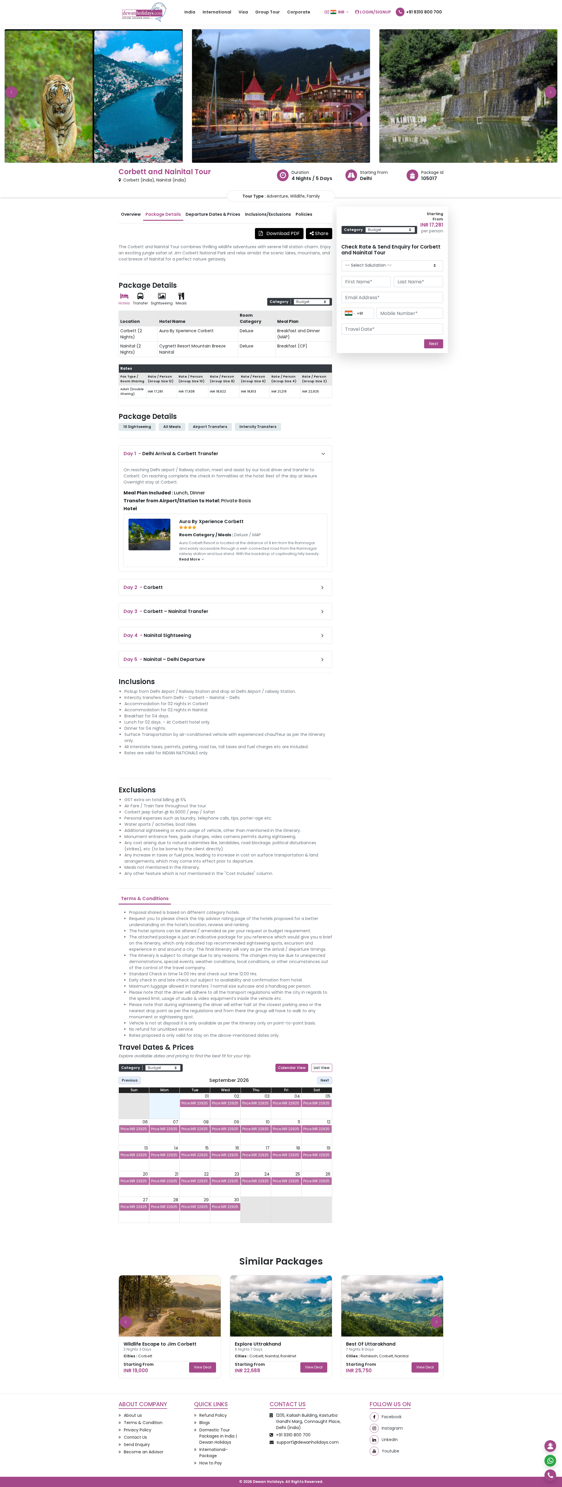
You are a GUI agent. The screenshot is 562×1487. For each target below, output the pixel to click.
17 (268, 1148)
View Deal (202, 1367)
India (189, 12)
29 (206, 1200)
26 (327, 1174)
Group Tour (267, 12)
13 (146, 1148)
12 (328, 1122)
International (217, 12)
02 (236, 1096)
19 (328, 1148)
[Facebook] (374, 1416)
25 (297, 1174)
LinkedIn (390, 1440)
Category (279, 301)
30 (236, 1200)
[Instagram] (374, 1428)
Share (321, 233)
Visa (243, 12)
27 (145, 1200)
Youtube (390, 1451)
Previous (130, 1080)
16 (237, 1148)
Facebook (392, 1417)
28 (175, 1200)
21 (176, 1174)
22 (206, 1174)
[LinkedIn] (374, 1439)
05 (327, 1096)
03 (267, 1096)
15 (207, 1148)
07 (175, 1122)
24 (267, 1174)
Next (325, 1080)
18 (298, 1148)
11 (299, 1122)
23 (236, 1174)
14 (176, 1148)
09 (236, 1122)
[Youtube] (374, 1451)
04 (297, 1096)
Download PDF (282, 233)
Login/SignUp (375, 12)
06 (145, 1122)
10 (268, 1122)
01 (207, 1096)
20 (145, 1174)
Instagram (392, 1428)
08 (206, 1122)
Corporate (298, 12)
